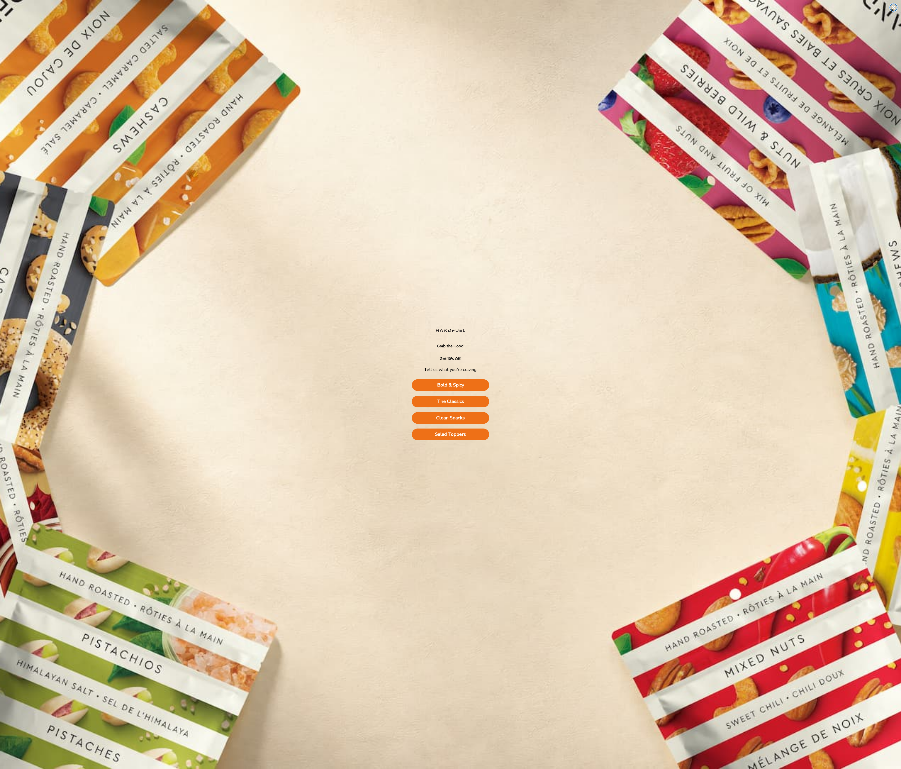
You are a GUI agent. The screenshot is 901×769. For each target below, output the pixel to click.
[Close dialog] (893, 7)
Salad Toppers (450, 434)
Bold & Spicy (450, 385)
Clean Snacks (450, 418)
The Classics (450, 401)
